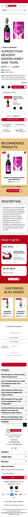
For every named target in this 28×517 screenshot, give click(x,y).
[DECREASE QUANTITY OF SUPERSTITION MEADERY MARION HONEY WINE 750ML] (3, 87)
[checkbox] (25, 153)
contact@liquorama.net (7, 512)
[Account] (21, 6)
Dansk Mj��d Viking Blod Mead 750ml (18, 98)
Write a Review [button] (14, 337)
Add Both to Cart (13, 119)
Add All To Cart (12, 190)
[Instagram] (15, 448)
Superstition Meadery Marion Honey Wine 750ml (14, 178)
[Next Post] (17, 262)
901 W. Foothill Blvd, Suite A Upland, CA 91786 (14, 436)
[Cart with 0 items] (25, 6)
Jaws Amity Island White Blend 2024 (20, 312)
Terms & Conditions (18, 501)
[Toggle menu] (2, 6)
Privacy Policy (8, 501)
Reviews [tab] (4, 346)
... (14, 1)
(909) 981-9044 (19, 512)
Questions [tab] (13, 346)
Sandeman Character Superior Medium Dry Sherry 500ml (7, 312)
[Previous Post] (10, 262)
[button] (25, 170)
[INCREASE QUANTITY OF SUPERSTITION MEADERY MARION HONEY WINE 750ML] (9, 87)
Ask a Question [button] (14, 341)
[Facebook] (12, 448)
